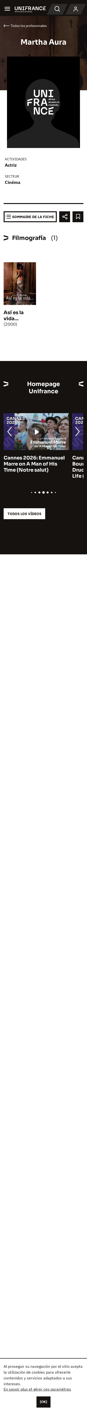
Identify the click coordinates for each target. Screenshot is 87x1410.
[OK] (43, 1402)
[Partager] (64, 216)
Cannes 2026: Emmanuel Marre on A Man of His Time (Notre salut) (34, 464)
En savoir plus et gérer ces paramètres (37, 1389)
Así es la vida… (14, 316)
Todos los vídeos (24, 513)
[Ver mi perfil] (75, 9)
